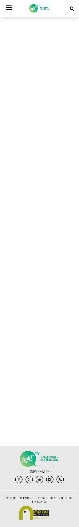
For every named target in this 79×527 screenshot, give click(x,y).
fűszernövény (57, 327)
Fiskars (34, 327)
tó (57, 371)
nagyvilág (11, 352)
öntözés (10, 383)
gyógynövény (23, 333)
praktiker (49, 358)
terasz (35, 371)
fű (44, 327)
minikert (57, 346)
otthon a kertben (45, 352)
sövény (46, 364)
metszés (43, 346)
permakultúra (31, 358)
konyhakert (49, 339)
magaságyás (12, 346)
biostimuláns (25, 320)
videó (26, 377)
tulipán (47, 371)
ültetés (23, 383)
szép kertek (32, 364)
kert (53, 333)
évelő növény (63, 377)
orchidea (26, 352)
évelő (49, 377)
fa (25, 327)
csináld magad (56, 320)
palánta (63, 352)
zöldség (37, 377)
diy (18, 327)
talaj (57, 364)
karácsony (40, 333)
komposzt (11, 339)
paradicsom (12, 358)
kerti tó (64, 333)
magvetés (29, 346)
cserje (40, 320)
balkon (9, 320)
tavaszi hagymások (16, 371)
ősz (34, 383)
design (9, 327)
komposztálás (29, 339)
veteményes (12, 377)
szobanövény (13, 364)
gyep (8, 333)
